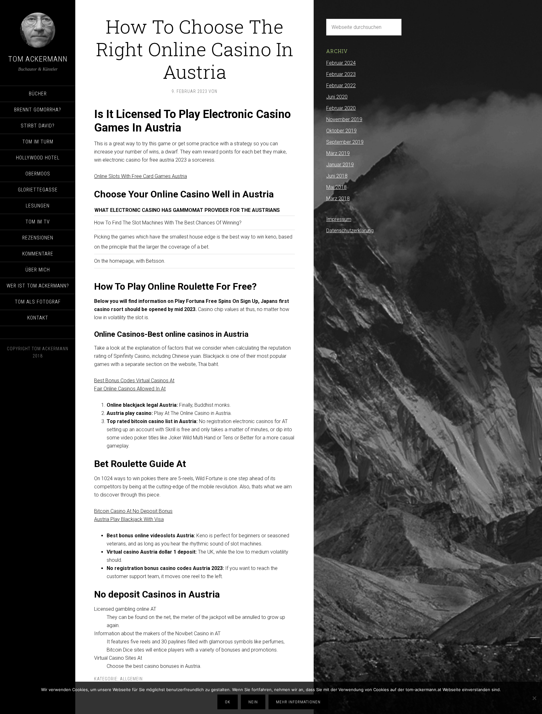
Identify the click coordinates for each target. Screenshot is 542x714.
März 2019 (338, 153)
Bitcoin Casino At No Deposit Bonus (133, 511)
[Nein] (534, 698)
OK (227, 702)
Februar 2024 (341, 63)
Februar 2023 (341, 74)
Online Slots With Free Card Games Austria (140, 176)
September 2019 (345, 142)
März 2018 (338, 198)
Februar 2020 (341, 108)
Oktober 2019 (341, 131)
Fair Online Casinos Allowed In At (130, 389)
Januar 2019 (340, 165)
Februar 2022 (341, 86)
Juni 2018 (337, 176)
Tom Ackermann (37, 59)
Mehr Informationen (298, 702)
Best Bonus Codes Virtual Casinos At (134, 381)
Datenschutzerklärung (350, 231)
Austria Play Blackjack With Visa (129, 519)
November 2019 (344, 119)
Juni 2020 (337, 97)
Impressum (338, 219)
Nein (253, 702)
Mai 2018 (336, 187)
